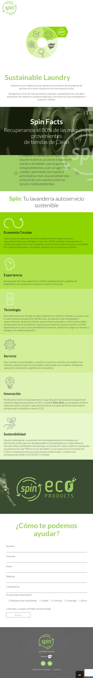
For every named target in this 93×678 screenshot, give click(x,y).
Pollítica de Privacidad (41, 669)
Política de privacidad (40, 608)
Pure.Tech (58, 402)
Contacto (57, 669)
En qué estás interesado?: (19, 594)
